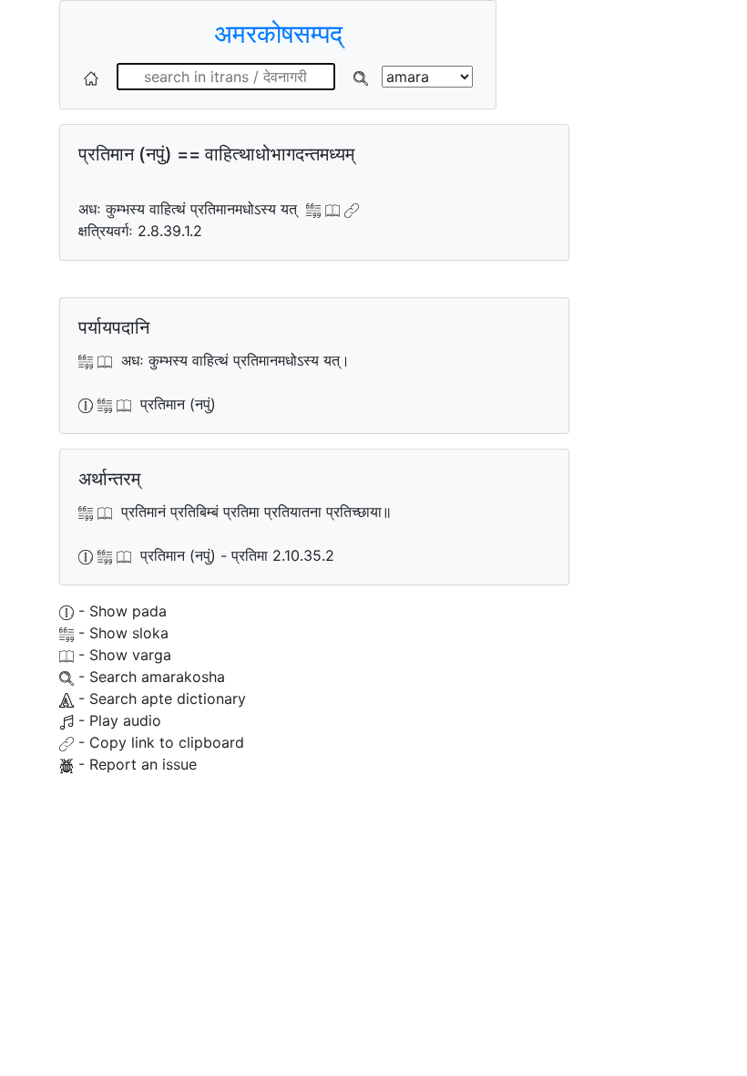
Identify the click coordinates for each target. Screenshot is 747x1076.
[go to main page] (91, 76)
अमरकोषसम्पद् (278, 33)
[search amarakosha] (360, 76)
